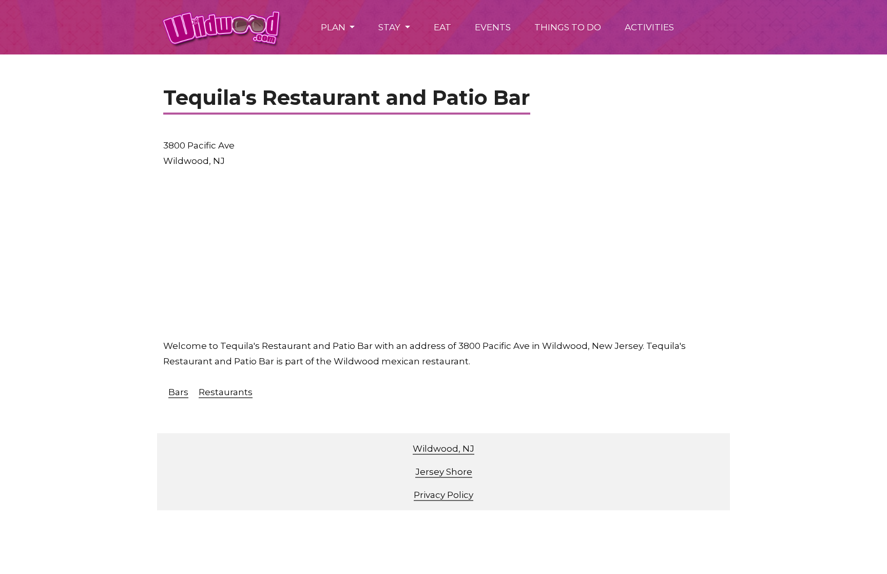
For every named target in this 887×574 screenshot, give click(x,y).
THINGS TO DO (567, 27)
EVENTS (493, 27)
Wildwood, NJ (443, 448)
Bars (178, 392)
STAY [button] (390, 27)
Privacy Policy (443, 495)
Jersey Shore (443, 472)
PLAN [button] (334, 27)
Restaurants (226, 392)
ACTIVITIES (649, 27)
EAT (442, 27)
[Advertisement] (443, 253)
